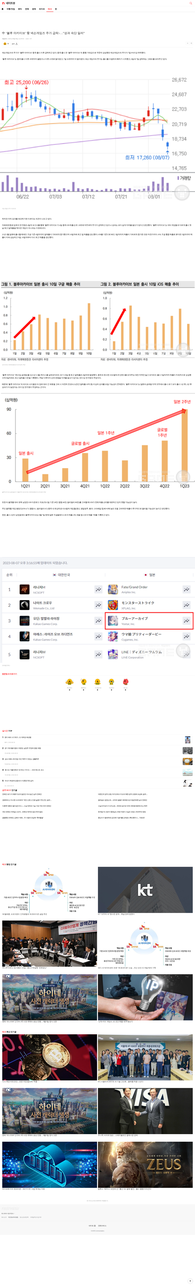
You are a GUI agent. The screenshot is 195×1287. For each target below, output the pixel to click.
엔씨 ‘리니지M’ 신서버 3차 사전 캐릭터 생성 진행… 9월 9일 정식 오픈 (29, 1022)
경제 (34, 9)
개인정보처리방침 (13, 1217)
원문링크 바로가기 (9, 674)
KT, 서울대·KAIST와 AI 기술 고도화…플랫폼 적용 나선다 (120, 1082)
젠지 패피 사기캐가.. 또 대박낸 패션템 (18, 737)
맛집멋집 (7, 764)
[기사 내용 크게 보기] (191, 43)
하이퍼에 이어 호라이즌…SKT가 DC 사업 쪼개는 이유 (23, 1189)
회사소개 (3, 1217)
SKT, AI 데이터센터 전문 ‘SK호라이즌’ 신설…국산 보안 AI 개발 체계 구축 (127, 968)
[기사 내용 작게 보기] (188, 44)
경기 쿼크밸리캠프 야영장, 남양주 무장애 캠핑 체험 (23, 748)
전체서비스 (102, 1226)
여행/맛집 (11, 9)
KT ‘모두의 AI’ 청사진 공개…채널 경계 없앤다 (116, 914)
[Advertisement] (97, 20)
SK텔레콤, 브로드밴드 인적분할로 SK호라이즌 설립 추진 (24, 914)
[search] (191, 3)
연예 (27, 9)
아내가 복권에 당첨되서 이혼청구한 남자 (19, 781)
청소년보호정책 (24, 1217)
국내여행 (7, 753)
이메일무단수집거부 (35, 1217)
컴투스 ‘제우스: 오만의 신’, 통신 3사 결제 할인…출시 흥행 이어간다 (124, 1189)
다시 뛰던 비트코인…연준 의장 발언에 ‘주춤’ (20, 1082)
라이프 (42, 9)
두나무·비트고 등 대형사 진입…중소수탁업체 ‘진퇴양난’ (24, 968)
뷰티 (20, 9)
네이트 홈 (92, 1226)
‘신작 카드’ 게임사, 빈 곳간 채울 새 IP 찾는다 (115, 1022)
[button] (190, 1281)
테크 (50, 9)
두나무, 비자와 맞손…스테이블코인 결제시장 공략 (118, 1135)
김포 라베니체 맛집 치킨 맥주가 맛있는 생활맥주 (22, 759)
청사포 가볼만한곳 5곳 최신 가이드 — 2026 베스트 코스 (24, 770)
